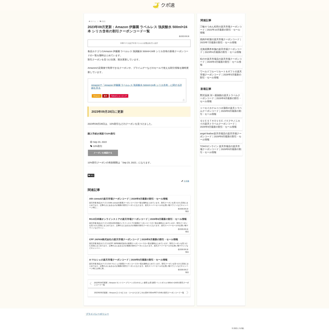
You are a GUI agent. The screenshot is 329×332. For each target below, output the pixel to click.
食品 (92, 175)
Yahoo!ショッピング (119, 96)
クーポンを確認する (103, 153)
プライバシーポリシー (97, 314)
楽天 (105, 96)
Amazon (96, 96)
